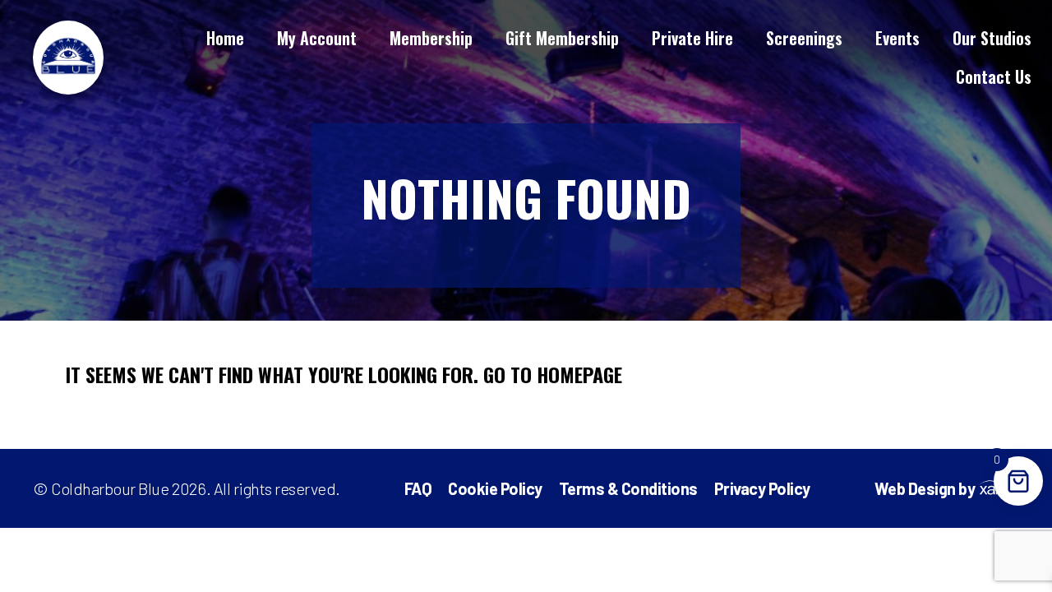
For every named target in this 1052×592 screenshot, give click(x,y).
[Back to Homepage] (68, 56)
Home (225, 37)
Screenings (804, 37)
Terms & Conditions (628, 488)
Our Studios (992, 37)
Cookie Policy (495, 488)
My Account (317, 37)
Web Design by (925, 489)
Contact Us (993, 76)
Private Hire (692, 37)
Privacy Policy (762, 488)
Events (897, 37)
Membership (431, 37)
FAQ (418, 488)
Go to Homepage (552, 374)
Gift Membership (562, 37)
